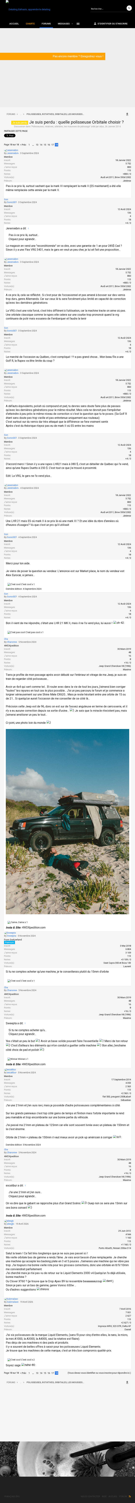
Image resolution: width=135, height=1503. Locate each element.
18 (56, 144)
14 (41, 144)
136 (129, 212)
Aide (104, 1496)
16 (48, 144)
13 (37, 144)
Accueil (14, 23)
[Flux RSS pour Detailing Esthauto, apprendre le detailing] (130, 1496)
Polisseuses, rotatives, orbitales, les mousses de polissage (61, 126)
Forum (123, 1496)
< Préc (23, 144)
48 (129, 652)
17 (52, 144)
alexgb (10, 1224)
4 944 (128, 1234)
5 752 (128, 163)
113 (129, 170)
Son (6, 199)
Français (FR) (12, 1496)
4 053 (128, 1083)
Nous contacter (90, 1496)
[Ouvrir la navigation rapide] (128, 114)
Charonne (12, 642)
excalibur (11, 1072)
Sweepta (11, 935)
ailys (101, 126)
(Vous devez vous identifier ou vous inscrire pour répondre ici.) (99, 1373)
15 (45, 144)
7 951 (128, 1312)
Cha (6, 639)
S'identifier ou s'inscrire (112, 23)
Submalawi (12, 1302)
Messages (64, 23)
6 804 (128, 949)
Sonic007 (12, 202)
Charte (30, 23)
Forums (46, 23)
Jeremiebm (12, 153)
